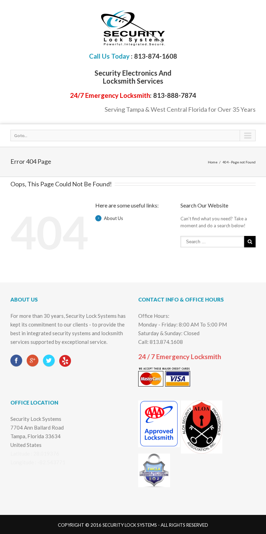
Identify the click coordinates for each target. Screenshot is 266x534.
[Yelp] (65, 361)
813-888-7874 (174, 95)
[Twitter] (49, 360)
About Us (113, 218)
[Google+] (32, 360)
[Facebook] (16, 360)
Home (213, 162)
